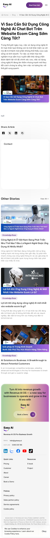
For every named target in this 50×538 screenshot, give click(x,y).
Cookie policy (9, 509)
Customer (7, 468)
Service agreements (11, 504)
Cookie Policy (9, 534)
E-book (30, 464)
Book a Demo (9, 482)
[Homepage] (7, 5)
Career (6, 477)
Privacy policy (9, 495)
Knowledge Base (9, 235)
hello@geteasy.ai (16, 441)
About (6, 473)
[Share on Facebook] (3, 133)
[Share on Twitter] (9, 133)
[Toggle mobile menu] (46, 5)
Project (30, 468)
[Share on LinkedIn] (16, 133)
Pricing (6, 464)
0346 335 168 (17, 445)
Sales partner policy (11, 500)
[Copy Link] (22, 133)
